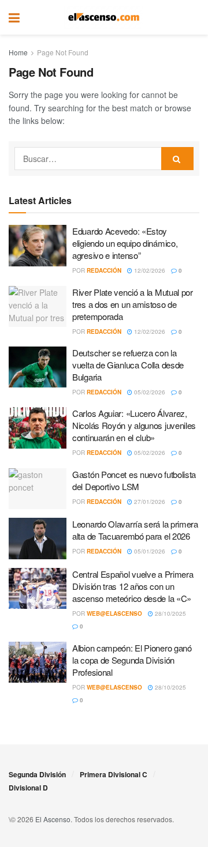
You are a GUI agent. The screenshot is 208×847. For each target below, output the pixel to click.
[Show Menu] (14, 17)
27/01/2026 (148, 502)
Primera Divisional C (113, 774)
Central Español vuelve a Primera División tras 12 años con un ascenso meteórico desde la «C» (132, 586)
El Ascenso (52, 819)
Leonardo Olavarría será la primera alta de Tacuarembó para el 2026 (135, 530)
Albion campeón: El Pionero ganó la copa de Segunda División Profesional (132, 660)
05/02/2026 (148, 392)
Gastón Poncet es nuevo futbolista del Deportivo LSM (134, 480)
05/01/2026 (148, 551)
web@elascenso (114, 613)
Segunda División (37, 774)
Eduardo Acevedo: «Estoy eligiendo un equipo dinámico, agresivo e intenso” (124, 243)
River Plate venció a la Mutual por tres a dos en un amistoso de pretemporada (132, 304)
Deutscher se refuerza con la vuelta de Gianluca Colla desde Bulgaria (128, 365)
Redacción (104, 270)
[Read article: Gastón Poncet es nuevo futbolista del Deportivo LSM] (37, 489)
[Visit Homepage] (103, 17)
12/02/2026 (148, 270)
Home (18, 52)
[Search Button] (193, 17)
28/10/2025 (169, 613)
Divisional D (28, 787)
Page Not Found (62, 52)
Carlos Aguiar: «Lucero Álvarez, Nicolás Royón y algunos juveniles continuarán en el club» (134, 425)
